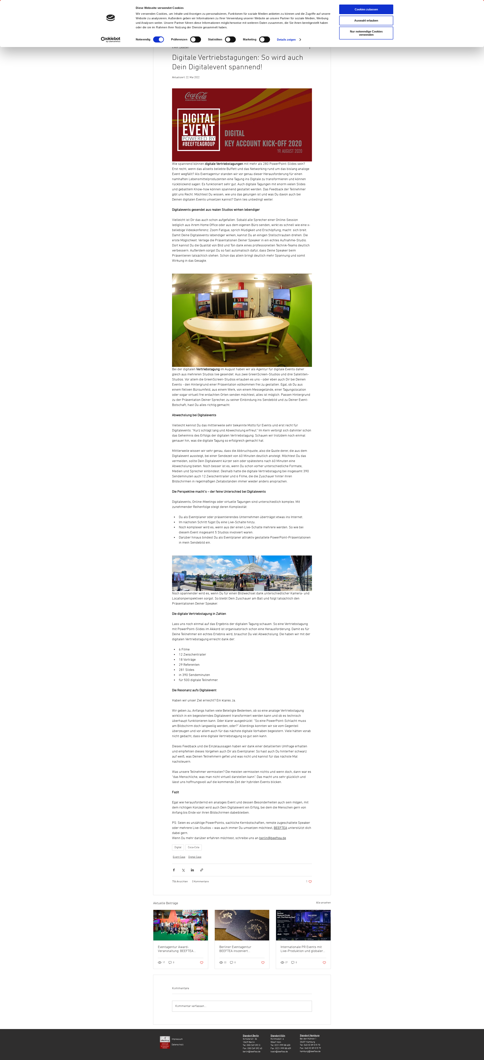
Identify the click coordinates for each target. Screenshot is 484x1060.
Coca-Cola (193, 847)
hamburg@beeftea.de (310, 1051)
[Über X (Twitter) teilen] (183, 870)
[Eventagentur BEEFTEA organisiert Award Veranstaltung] (180, 925)
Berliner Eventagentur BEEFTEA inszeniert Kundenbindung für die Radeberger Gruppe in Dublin (240, 949)
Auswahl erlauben (366, 20)
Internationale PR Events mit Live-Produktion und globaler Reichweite (302, 949)
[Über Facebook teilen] (174, 870)
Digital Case (194, 857)
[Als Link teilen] (201, 870)
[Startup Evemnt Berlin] (303, 925)
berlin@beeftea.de (251, 1051)
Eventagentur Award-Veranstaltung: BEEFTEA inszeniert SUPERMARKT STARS (176, 949)
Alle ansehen (323, 902)
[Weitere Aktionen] (309, 47)
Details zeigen (286, 39)
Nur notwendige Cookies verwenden (366, 33)
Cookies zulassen (366, 9)
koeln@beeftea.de (279, 1051)
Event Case (179, 857)
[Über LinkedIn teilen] (192, 870)
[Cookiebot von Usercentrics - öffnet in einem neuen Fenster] (110, 39)
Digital (178, 847)
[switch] (195, 39)
